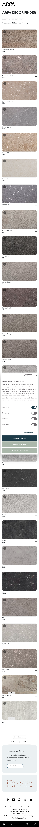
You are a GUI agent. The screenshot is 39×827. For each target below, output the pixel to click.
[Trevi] (19, 710)
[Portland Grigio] (19, 323)
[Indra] (19, 529)
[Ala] (19, 581)
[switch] (34, 413)
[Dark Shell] (19, 658)
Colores (14, 742)
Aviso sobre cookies (18, 814)
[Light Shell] (19, 633)
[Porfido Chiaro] (19, 142)
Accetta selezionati (19, 444)
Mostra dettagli (28, 432)
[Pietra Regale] (19, 684)
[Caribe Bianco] (19, 271)
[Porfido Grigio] (19, 116)
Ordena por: (6, 23)
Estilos (25, 742)
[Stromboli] (19, 245)
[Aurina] (19, 503)
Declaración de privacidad (18, 811)
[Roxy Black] (19, 478)
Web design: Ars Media (19, 818)
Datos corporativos (18, 809)
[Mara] (19, 607)
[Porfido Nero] (19, 193)
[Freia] (19, 555)
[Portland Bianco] (19, 219)
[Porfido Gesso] (19, 168)
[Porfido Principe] (19, 297)
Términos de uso (26, 807)
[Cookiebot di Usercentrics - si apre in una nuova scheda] (24, 375)
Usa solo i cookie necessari (19, 450)
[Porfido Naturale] (19, 64)
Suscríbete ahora (15, 766)
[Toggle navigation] (35, 4)
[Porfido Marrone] (19, 90)
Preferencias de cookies (12, 816)
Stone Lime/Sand (18, 737)
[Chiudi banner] (36, 375)
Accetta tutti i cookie (19, 438)
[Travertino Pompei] (19, 38)
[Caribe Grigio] (19, 348)
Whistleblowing (28, 816)
